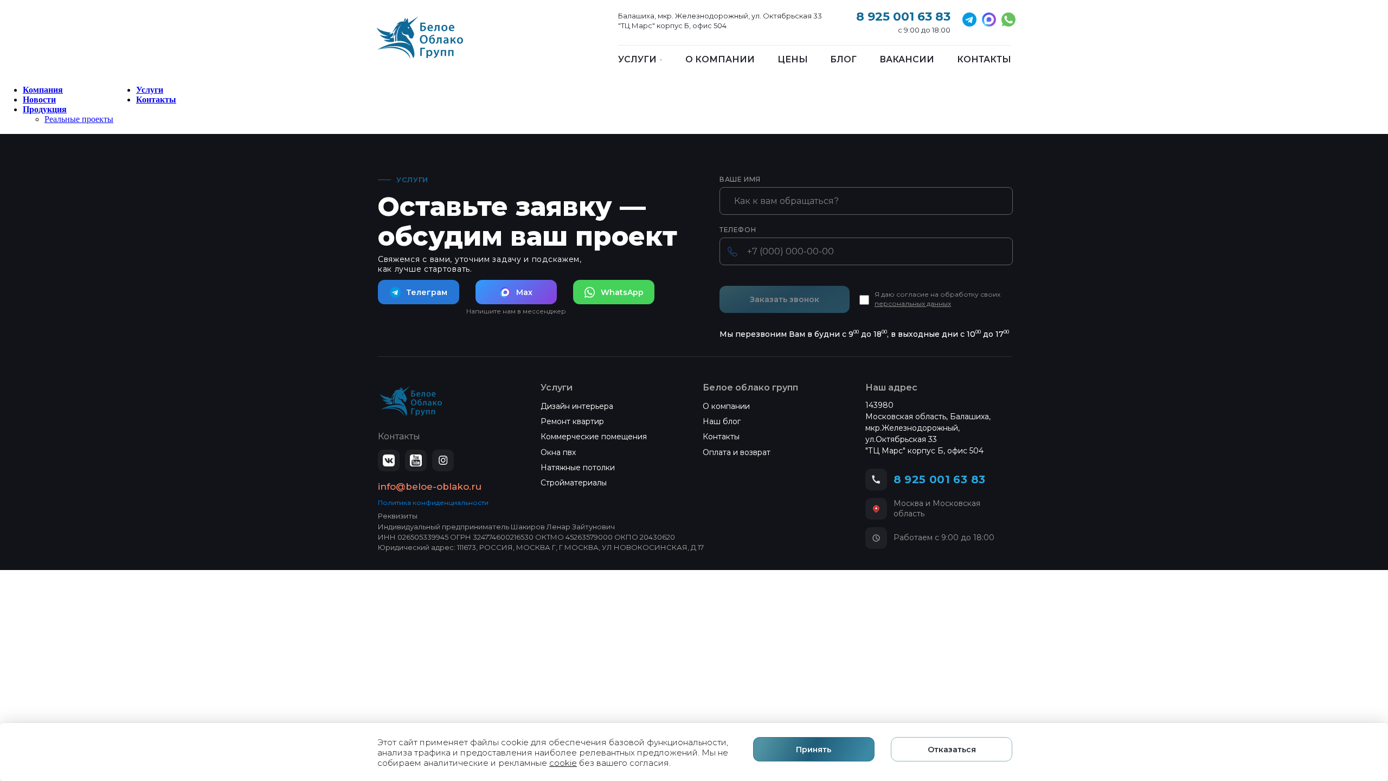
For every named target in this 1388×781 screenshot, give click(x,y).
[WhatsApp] (1008, 19)
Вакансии (906, 59)
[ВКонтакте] (389, 460)
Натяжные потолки (578, 467)
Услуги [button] (637, 59)
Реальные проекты (78, 119)
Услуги (149, 89)
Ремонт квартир (572, 421)
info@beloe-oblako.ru (429, 486)
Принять (813, 749)
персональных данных (913, 303)
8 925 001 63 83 (903, 16)
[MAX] (989, 19)
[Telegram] (969, 19)
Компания (43, 89)
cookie (563, 763)
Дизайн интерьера (577, 406)
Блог (843, 59)
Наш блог (722, 421)
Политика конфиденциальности (433, 502)
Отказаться (952, 749)
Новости (39, 99)
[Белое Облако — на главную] (411, 401)
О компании (720, 59)
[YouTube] (416, 460)
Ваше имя (740, 179)
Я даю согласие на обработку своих (937, 299)
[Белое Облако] (420, 43)
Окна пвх (558, 452)
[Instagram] (443, 460)
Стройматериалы (574, 483)
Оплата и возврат (736, 452)
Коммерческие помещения (594, 436)
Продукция (45, 109)
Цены (792, 59)
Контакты (984, 59)
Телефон (737, 230)
